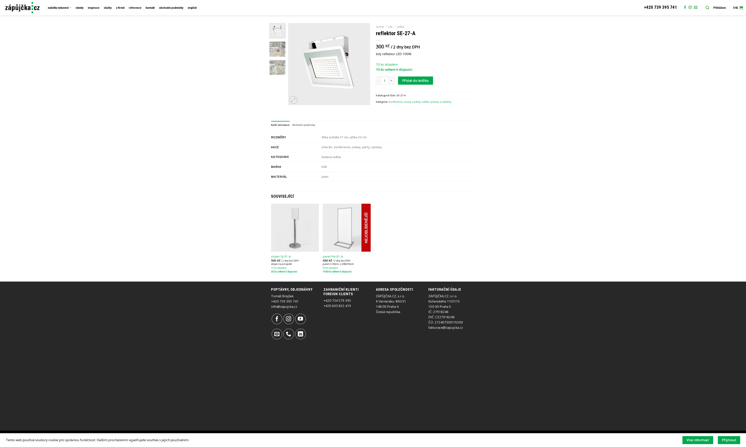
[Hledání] (707, 8)
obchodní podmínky (171, 8)
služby (108, 8)
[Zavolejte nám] (288, 334)
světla (400, 27)
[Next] (363, 64)
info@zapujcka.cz (284, 306)
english (192, 8)
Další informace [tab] (280, 124)
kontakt (150, 8)
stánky (80, 8)
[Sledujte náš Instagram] (690, 8)
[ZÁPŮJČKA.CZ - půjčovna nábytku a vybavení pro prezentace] (22, 7)
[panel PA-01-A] (347, 228)
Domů (380, 27)
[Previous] (294, 64)
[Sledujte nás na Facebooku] (685, 8)
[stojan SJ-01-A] (295, 228)
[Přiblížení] (293, 100)
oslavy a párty (412, 101)
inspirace (93, 8)
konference (396, 101)
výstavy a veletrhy (440, 101)
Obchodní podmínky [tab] (303, 124)
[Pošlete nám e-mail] (695, 8)
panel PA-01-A (333, 256)
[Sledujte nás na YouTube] (300, 319)
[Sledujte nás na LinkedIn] (300, 334)
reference (135, 8)
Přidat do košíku (415, 80)
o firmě (120, 8)
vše (390, 27)
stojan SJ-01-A (281, 256)
